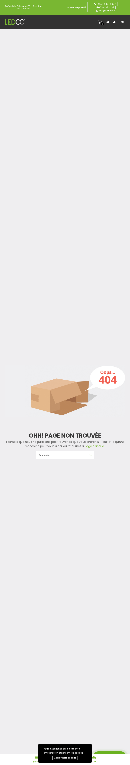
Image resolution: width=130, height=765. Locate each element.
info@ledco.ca (107, 10)
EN (122, 22)
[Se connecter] (115, 22)
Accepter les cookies (65, 758)
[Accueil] (108, 22)
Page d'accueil (94, 446)
